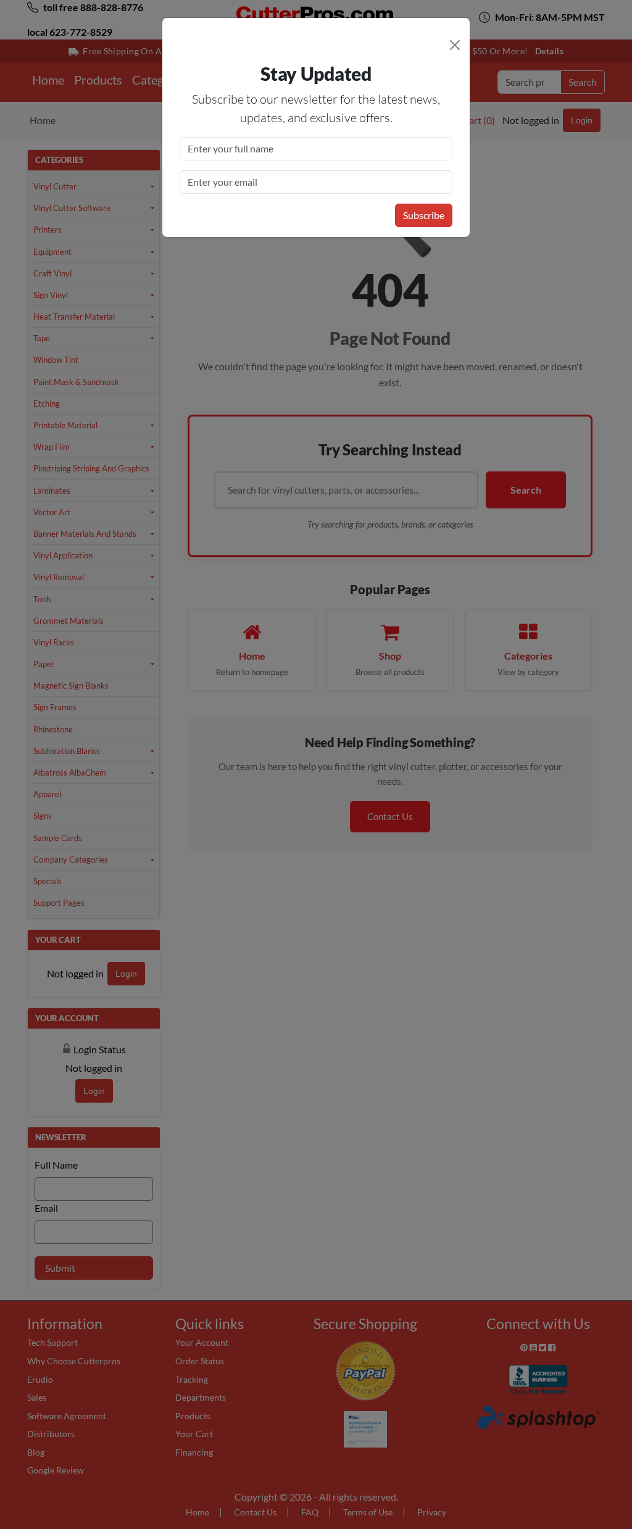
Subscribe (423, 215)
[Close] (454, 45)
